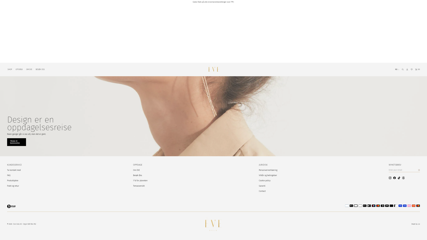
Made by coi (416, 224)
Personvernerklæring (268, 170)
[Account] (407, 69)
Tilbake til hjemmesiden (15, 142)
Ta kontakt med (14, 170)
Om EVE (136, 170)
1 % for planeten (140, 180)
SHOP (10, 69)
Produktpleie (12, 180)
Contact (262, 191)
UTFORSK (19, 69)
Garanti (262, 186)
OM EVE (29, 69)
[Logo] (214, 69)
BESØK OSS (40, 69)
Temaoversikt (139, 186)
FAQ (8, 175)
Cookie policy (264, 180)
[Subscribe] (419, 170)
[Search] (402, 69)
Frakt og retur (13, 186)
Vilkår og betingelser (268, 175)
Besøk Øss (137, 175)
